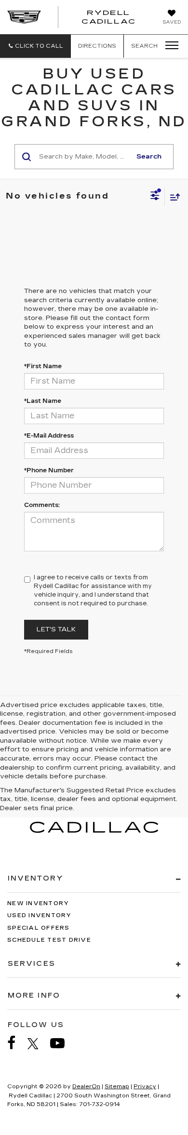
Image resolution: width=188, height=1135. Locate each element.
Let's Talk (56, 629)
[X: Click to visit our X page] (37, 1043)
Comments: (42, 505)
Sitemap (117, 1086)
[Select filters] (155, 196)
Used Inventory (39, 915)
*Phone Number (49, 470)
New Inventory (38, 903)
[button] (35, 46)
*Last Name (42, 401)
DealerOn (86, 1086)
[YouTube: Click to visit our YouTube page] (62, 1043)
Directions (97, 46)
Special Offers (38, 928)
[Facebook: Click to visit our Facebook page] (16, 1043)
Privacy (145, 1086)
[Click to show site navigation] (168, 46)
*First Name (43, 366)
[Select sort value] (172, 196)
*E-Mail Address (49, 435)
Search (148, 156)
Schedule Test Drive (49, 940)
